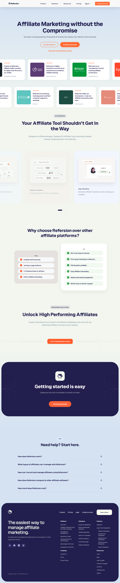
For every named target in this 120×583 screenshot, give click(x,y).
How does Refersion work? (30, 456)
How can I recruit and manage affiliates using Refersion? (43, 472)
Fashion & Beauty (84, 538)
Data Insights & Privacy (67, 544)
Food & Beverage (83, 541)
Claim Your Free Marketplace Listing (60, 51)
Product (62, 512)
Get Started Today (60, 404)
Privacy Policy (64, 560)
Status (99, 573)
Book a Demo (104, 512)
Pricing (70, 512)
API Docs (99, 566)
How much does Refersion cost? (32, 488)
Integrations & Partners (67, 547)
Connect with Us (49, 45)
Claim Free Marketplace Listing (60, 341)
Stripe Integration (103, 547)
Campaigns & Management (64, 532)
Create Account (87, 512)
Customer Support (102, 563)
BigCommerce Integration (102, 538)
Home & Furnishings (84, 535)
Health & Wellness (84, 545)
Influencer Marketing (85, 524)
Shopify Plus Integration (102, 534)
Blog (98, 557)
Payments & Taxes (65, 536)
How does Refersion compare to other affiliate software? (43, 480)
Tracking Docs (101, 570)
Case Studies (101, 560)
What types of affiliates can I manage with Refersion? (42, 464)
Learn (98, 554)
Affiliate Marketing (84, 532)
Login (77, 512)
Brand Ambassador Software (84, 528)
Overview (63, 524)
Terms (62, 557)
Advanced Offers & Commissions (66, 539)
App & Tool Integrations (103, 528)
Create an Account (70, 45)
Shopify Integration (104, 531)
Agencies (99, 524)
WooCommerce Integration (102, 543)
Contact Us (63, 554)
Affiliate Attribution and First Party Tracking (67, 528)
